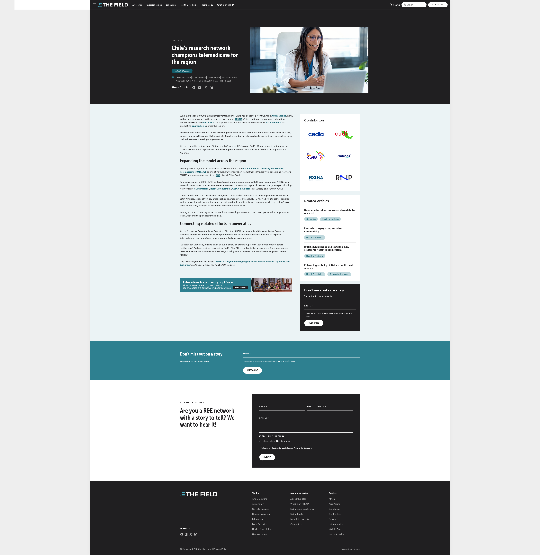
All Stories (137, 4)
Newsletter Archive (300, 519)
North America (336, 534)
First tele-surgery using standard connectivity (323, 230)
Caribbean (334, 509)
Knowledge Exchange (339, 274)
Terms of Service (345, 313)
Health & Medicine (189, 4)
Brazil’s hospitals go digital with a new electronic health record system (326, 248)
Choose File (269, 441)
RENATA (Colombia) (194, 81)
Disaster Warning (261, 514)
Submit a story (297, 514)
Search (396, 6)
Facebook (193, 87)
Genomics (311, 219)
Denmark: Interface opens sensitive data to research (329, 211)
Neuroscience (259, 534)
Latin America (213, 77)
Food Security (259, 524)
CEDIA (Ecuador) (183, 77)
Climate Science (154, 4)
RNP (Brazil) (225, 81)
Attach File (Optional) (273, 436)
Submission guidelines (302, 509)
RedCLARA (208, 122)
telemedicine (279, 115)
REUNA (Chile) (211, 81)
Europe (332, 519)
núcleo (356, 549)
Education (171, 4)
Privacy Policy (329, 313)
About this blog (298, 499)
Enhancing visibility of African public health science (329, 267)
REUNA (238, 119)
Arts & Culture (259, 499)
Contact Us (437, 5)
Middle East (335, 529)
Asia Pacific (334, 504)
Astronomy (258, 504)
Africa (332, 499)
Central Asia (335, 514)
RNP (218, 175)
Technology (207, 4)
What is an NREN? (225, 4)
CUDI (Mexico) (199, 77)
